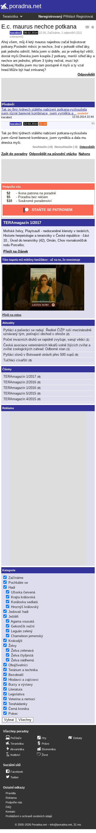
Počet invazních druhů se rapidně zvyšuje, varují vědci (44, 339)
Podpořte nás (12, 186)
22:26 (42, 32)
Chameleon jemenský (27, 636)
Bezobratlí (16, 675)
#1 (93, 123)
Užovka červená (23, 592)
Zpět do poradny (14, 154)
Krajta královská (23, 597)
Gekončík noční (23, 626)
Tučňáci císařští (15, 360)
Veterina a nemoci (21, 699)
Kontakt (10, 811)
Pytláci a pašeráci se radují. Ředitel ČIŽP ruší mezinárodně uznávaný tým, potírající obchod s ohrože (47, 332)
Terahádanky (17, 704)
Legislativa (16, 694)
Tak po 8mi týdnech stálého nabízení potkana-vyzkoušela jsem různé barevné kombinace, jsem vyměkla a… (44, 111)
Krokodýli (15, 641)
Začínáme (53, 32)
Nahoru (84, 154)
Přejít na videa (11, 314)
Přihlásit (69, 16)
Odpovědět (86, 74)
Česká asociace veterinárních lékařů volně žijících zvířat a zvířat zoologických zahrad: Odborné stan (46, 347)
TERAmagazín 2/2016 (19, 382)
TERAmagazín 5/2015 (19, 393)
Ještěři (13, 616)
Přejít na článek (15, 251)
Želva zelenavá (22, 650)
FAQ (8, 806)
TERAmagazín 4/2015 (19, 399)
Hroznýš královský (25, 607)
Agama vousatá (22, 621)
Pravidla (11, 793)
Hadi (11, 587)
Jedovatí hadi (18, 612)
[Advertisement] (48, 89)
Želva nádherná (22, 660)
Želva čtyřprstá (22, 655)
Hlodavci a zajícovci (23, 680)
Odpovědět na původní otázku (53, 154)
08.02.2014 (31, 32)
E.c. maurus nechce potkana (39, 26)
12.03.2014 (31, 123)
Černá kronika (18, 709)
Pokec (13, 714)
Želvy (12, 646)
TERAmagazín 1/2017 (22, 222)
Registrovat (84, 16)
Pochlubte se (18, 583)
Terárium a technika (23, 670)
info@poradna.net (61, 824)
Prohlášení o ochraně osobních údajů (29, 816)
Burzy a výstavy (20, 684)
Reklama (11, 797)
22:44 (42, 123)
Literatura (15, 689)
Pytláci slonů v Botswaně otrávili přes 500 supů (38, 354)
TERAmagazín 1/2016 (19, 388)
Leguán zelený (22, 631)
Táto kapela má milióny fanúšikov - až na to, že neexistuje (41, 259)
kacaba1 (15, 32)
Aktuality (8, 322)
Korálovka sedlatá (24, 602)
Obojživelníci (18, 665)
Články (7, 369)
